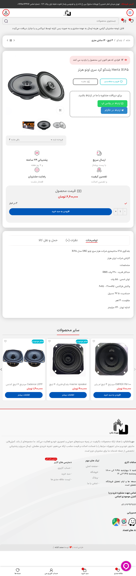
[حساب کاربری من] (6, 12)
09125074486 (23, 4)
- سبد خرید (66, 474)
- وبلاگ (95, 478)
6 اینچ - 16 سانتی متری (102, 40)
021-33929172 (128, 505)
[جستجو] (5, 20)
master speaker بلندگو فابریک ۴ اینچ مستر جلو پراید (68, 386)
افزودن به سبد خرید (60, 211)
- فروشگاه (94, 472)
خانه (128, 40)
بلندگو (119, 40)
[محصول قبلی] (14, 40)
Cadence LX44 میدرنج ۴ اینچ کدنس (24, 384)
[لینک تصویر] (132, 522)
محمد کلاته (59, 547)
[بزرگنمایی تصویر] (60, 110)
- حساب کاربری (65, 468)
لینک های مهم (92, 460)
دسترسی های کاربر (59, 462)
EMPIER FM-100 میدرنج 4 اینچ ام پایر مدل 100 (112, 386)
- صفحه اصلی (92, 466)
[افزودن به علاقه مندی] (94, 341)
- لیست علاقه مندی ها (61, 479)
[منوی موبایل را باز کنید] (130, 12)
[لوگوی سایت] (68, 12)
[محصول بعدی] (7, 40)
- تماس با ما (93, 483)
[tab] (92, 240)
